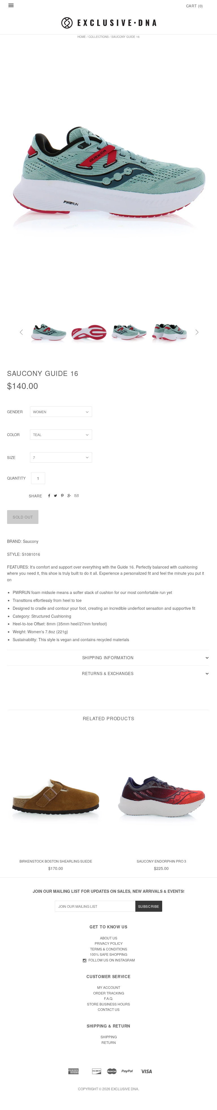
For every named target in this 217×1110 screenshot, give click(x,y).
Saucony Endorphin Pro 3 (161, 861)
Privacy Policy (109, 943)
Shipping (109, 1036)
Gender (15, 411)
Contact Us (109, 1009)
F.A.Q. (108, 998)
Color (13, 434)
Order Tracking (108, 993)
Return (108, 1042)
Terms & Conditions (108, 948)
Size (11, 457)
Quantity (16, 478)
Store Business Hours (108, 1004)
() (194, 5)
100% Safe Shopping (108, 954)
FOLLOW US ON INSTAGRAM (111, 959)
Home (81, 37)
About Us (108, 937)
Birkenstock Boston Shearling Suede (55, 861)
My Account (108, 987)
